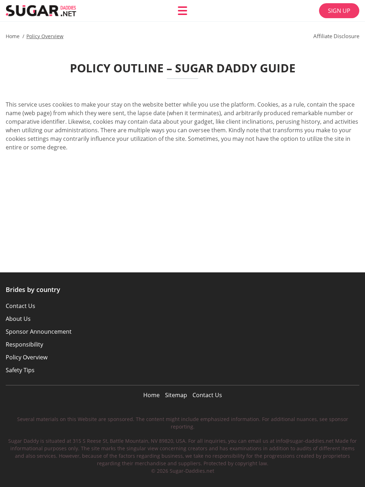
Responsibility (24, 344)
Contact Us (207, 395)
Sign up (339, 11)
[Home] (48, 10)
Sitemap (176, 395)
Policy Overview (26, 357)
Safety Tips (20, 370)
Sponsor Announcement (39, 331)
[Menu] (182, 10)
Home (151, 395)
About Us (18, 319)
